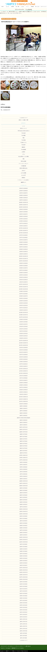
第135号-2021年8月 (24, 321)
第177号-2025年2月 (24, 223)
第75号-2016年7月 (23, 464)
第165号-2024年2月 (23, 251)
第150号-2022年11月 (23, 286)
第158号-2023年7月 (23, 267)
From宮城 (23, 140)
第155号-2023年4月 (23, 274)
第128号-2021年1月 (23, 338)
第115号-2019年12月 (23, 368)
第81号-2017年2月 (23, 450)
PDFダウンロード (23, 128)
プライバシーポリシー (19, 646)
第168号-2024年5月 (23, 244)
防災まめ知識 (23, 161)
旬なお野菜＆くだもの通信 (23, 156)
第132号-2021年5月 (24, 328)
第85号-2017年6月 (23, 441)
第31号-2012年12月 (23, 567)
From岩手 (23, 144)
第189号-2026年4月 (23, 195)
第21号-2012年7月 (23, 591)
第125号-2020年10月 (23, 345)
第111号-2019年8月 (23, 377)
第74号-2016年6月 (23, 466)
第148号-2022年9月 (23, 291)
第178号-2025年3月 (23, 221)
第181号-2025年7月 (23, 214)
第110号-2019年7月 (23, 380)
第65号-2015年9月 (23, 488)
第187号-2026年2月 (23, 200)
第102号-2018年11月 (23, 399)
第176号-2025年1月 (23, 225)
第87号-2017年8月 (23, 436)
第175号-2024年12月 (23, 228)
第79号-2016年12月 (23, 455)
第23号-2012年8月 (23, 586)
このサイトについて (43, 6)
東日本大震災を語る (23, 168)
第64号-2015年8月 (23, 490)
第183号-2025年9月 (23, 209)
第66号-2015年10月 (24, 485)
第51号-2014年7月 (23, 520)
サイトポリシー (11, 646)
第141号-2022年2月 (24, 307)
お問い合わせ (28, 646)
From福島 (23, 135)
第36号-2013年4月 (23, 555)
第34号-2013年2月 (23, 560)
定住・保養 (17, 6)
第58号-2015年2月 (23, 504)
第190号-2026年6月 (23, 190)
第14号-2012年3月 (23, 607)
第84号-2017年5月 (23, 443)
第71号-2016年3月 (23, 474)
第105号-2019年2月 (24, 392)
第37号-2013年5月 (23, 553)
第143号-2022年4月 (23, 303)
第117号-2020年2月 (23, 363)
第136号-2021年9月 (24, 319)
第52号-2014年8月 (23, 518)
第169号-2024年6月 (23, 242)
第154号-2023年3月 (23, 277)
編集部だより (23, 182)
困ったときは (37, 6)
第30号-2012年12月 (24, 570)
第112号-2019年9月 (23, 375)
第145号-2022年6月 (23, 298)
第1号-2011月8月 (23, 637)
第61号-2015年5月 (23, 497)
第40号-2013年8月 (23, 546)
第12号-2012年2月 (23, 612)
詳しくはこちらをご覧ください (15, 13)
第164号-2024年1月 (24, 253)
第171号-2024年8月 (23, 237)
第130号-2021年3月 (24, 333)
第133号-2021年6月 (24, 326)
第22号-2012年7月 (23, 588)
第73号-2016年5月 (23, 469)
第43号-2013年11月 (23, 539)
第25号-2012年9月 (23, 581)
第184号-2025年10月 (23, 207)
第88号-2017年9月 (23, 434)
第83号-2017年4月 (23, 445)
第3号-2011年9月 (23, 633)
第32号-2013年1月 (23, 565)
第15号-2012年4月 (23, 605)
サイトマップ (3, 646)
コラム (23, 154)
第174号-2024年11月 (23, 230)
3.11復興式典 (23, 165)
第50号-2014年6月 (23, 523)
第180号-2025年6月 (23, 216)
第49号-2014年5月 (23, 525)
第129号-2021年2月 (24, 335)
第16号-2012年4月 (23, 602)
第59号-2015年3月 (23, 502)
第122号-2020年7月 (23, 352)
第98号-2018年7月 (23, 408)
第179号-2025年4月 (23, 218)
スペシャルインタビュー (23, 163)
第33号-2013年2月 (23, 562)
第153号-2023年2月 (23, 279)
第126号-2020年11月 (23, 342)
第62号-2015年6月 (23, 495)
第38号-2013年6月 (23, 551)
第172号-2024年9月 (23, 235)
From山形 (14, 18)
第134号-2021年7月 (23, 324)
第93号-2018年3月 (23, 420)
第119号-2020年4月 (24, 359)
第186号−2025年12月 (23, 202)
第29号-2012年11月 (23, 572)
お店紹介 (23, 151)
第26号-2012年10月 (24, 579)
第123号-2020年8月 (23, 349)
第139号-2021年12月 (23, 312)
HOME (2, 6)
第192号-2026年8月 (23, 188)
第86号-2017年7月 (23, 438)
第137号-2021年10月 (23, 317)
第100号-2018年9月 (24, 403)
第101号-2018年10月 (23, 401)
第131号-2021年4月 (23, 331)
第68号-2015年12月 (24, 481)
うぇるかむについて (23, 117)
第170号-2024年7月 (24, 239)
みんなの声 (23, 175)
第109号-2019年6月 (24, 382)
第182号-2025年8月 (6, 18)
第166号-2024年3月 (23, 249)
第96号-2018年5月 (23, 413)
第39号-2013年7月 (23, 548)
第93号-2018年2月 (23, 422)
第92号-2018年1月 (23, 424)
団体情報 (32, 6)
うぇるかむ (22, 6)
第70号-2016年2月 (23, 476)
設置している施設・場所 (23, 119)
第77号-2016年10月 (23, 459)
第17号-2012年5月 (23, 600)
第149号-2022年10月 (23, 289)
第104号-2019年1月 (23, 394)
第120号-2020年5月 (23, 356)
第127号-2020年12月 (23, 340)
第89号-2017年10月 (23, 431)
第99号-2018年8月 (23, 406)
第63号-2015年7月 (23, 492)
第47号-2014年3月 (23, 530)
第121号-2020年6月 (24, 354)
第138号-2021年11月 (23, 314)
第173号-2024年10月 (23, 232)
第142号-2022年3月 (23, 305)
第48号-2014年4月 (23, 527)
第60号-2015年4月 (23, 499)
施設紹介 (23, 147)
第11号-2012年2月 (23, 614)
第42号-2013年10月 (24, 541)
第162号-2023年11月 (23, 258)
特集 (23, 158)
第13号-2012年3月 (23, 609)
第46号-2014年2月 (23, 532)
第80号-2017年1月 (23, 452)
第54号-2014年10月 (24, 513)
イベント (27, 6)
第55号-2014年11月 (23, 511)
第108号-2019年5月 (24, 385)
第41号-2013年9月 (23, 544)
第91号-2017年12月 (23, 427)
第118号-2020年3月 (24, 361)
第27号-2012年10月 (23, 577)
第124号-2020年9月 (23, 347)
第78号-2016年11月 (23, 457)
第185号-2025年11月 (23, 204)
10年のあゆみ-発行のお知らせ (23, 130)
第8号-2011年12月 (23, 621)
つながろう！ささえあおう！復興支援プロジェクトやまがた (12, 648)
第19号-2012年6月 (23, 595)
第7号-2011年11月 (23, 623)
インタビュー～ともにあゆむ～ (23, 179)
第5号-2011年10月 (23, 628)
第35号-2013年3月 (23, 558)
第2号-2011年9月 (23, 635)
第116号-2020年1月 (23, 366)
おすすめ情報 (23, 172)
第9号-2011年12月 (23, 619)
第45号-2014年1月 (23, 534)
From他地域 (23, 149)
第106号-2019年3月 (24, 389)
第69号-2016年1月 (23, 478)
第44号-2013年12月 (24, 537)
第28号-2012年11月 (23, 574)
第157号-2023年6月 (23, 270)
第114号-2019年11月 (23, 370)
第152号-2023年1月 (24, 281)
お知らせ (23, 170)
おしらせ (7, 6)
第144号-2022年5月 (23, 300)
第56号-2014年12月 (24, 509)
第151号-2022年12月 (24, 284)
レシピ (23, 126)
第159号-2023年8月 (23, 265)
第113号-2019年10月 (23, 373)
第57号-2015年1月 (23, 506)
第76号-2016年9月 (23, 462)
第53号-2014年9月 (23, 516)
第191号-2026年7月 (23, 192)
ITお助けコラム (23, 142)
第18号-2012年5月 (23, 598)
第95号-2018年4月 (23, 415)
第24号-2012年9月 (23, 584)
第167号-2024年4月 (23, 246)
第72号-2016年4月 (23, 471)
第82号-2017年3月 (23, 448)
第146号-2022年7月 (23, 296)
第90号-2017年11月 (23, 429)
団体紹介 (23, 177)
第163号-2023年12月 (23, 256)
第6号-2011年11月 (23, 626)
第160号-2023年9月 (23, 263)
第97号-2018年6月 (23, 410)
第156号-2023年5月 (23, 272)
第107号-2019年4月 (23, 387)
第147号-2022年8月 (23, 293)
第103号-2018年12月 (23, 396)
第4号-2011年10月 (23, 630)
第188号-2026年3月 (23, 197)
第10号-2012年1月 (23, 616)
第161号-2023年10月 (23, 260)
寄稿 (23, 137)
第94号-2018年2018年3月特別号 (23, 417)
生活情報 (12, 6)
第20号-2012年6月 (23, 593)
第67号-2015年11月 (23, 483)
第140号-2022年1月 (24, 310)
